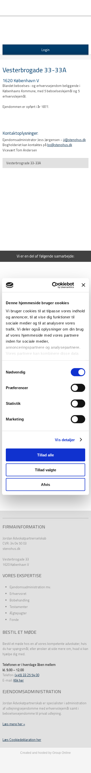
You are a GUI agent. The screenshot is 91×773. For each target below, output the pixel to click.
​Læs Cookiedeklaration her (22, 739)
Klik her (18, 680)
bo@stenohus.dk (59, 144)
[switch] (78, 388)
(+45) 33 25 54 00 (27, 674)
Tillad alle (45, 455)
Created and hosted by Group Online (45, 753)
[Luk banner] (83, 285)
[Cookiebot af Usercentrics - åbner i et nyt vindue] (55, 285)
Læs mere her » (14, 724)
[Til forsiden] (45, 32)
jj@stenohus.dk (74, 139)
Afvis (45, 484)
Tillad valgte (45, 469)
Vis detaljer (65, 439)
